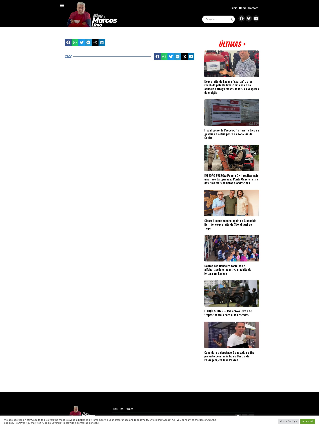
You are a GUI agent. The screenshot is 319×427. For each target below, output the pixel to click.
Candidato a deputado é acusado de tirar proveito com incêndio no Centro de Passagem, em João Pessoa (230, 356)
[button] (68, 42)
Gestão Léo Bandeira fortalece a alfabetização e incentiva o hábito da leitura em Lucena (227, 269)
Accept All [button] (307, 421)
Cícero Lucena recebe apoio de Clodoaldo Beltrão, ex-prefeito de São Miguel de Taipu (230, 224)
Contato (253, 8)
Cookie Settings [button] (288, 421)
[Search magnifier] (231, 19)
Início (234, 8)
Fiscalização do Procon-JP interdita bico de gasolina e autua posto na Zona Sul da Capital (231, 134)
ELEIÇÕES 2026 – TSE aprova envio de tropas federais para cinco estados (228, 312)
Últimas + (231, 43)
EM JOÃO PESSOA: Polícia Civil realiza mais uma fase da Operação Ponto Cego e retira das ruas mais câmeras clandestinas (231, 179)
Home (243, 8)
